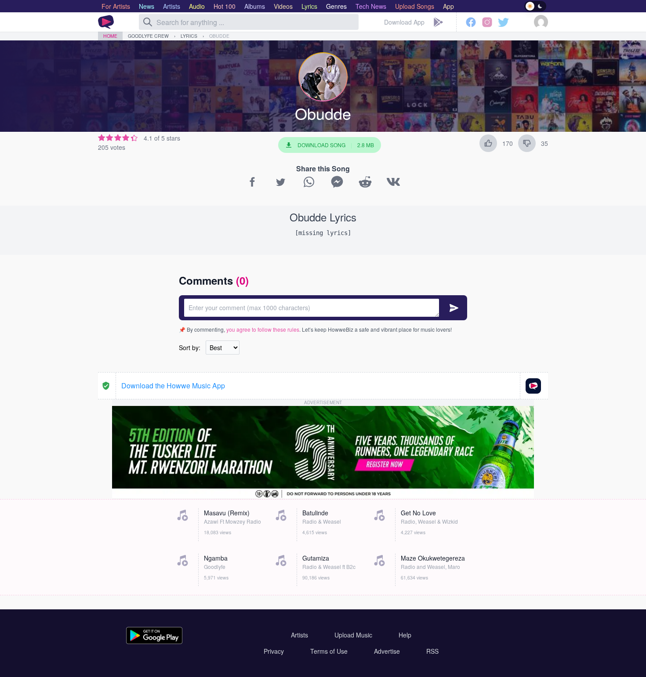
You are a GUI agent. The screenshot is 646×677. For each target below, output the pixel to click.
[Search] (147, 22)
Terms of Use (329, 651)
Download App (404, 22)
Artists (299, 634)
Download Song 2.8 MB (336, 144)
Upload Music (353, 634)
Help (405, 634)
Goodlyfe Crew (148, 36)
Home (110, 36)
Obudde (219, 36)
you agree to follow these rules (262, 329)
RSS (432, 651)
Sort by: (189, 347)
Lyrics (189, 36)
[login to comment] (323, 307)
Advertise (387, 651)
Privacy (274, 651)
